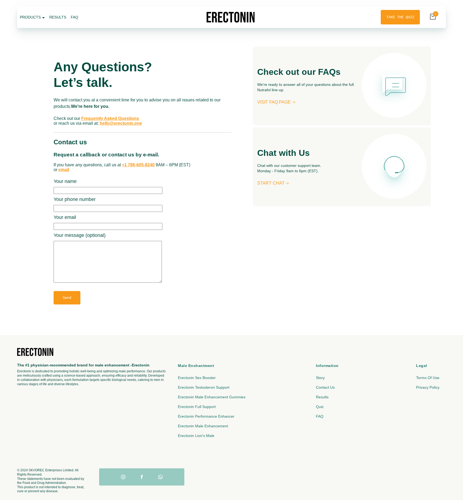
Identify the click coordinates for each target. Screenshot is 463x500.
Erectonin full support (197, 407)
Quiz (320, 407)
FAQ (319, 416)
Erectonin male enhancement (203, 426)
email (63, 169)
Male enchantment (196, 365)
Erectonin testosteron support (203, 387)
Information (327, 365)
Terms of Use (427, 378)
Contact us (325, 387)
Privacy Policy (427, 387)
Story (320, 378)
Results (322, 397)
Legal (421, 365)
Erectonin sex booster (197, 378)
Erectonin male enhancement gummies (211, 397)
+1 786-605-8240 (138, 165)
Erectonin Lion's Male (196, 435)
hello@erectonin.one (121, 123)
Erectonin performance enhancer (206, 416)
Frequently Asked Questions (110, 118)
